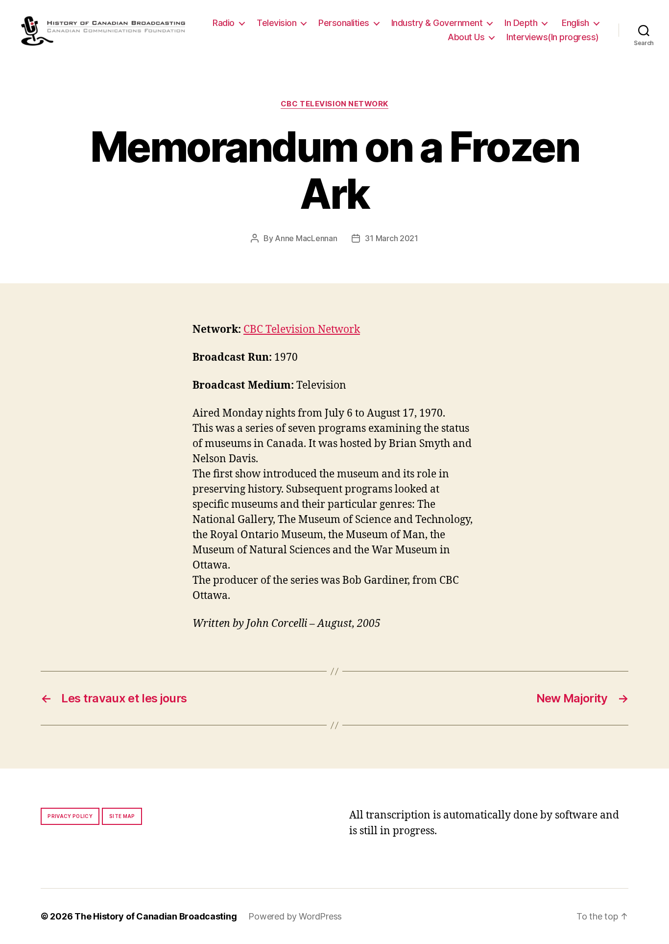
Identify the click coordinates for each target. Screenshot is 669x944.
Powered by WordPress (295, 916)
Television (276, 23)
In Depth (520, 23)
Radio (224, 23)
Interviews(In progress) (552, 37)
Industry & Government (437, 23)
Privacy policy (70, 816)
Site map (122, 816)
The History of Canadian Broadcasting (155, 916)
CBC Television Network (334, 103)
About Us (466, 37)
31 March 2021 (391, 238)
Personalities (343, 23)
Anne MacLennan (306, 238)
